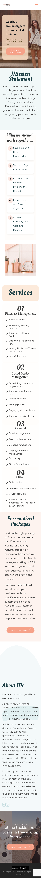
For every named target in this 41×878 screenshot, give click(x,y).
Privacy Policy (20, 874)
